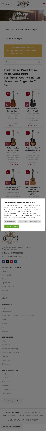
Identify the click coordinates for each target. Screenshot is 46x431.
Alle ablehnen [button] (35, 221)
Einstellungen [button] (10, 221)
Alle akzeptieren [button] (12, 226)
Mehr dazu (23, 221)
